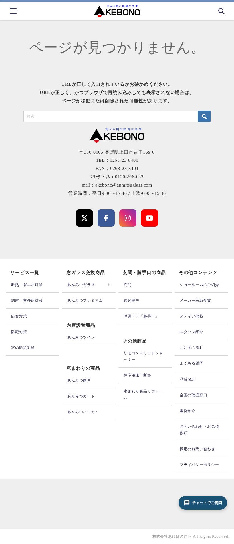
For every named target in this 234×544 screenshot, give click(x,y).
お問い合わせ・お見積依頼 (199, 429)
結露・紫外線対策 (27, 300)
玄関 (128, 285)
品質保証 (187, 379)
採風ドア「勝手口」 (141, 316)
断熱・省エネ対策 (27, 285)
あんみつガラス (81, 285)
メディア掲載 (191, 316)
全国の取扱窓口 (193, 395)
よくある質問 (191, 363)
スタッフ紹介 (191, 332)
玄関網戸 (131, 300)
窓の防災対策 (23, 347)
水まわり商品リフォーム (143, 394)
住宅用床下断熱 (137, 375)
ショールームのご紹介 (199, 285)
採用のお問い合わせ (197, 449)
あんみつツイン (81, 337)
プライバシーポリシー (199, 465)
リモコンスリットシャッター (143, 356)
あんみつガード (81, 396)
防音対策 (19, 316)
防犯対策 (19, 332)
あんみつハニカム (83, 412)
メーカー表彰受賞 (195, 300)
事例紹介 (187, 411)
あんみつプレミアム (85, 300)
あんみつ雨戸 (79, 380)
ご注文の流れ (191, 347)
